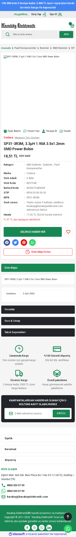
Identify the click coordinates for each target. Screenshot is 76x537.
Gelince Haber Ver (32, 231)
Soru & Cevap (12, 320)
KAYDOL (61, 413)
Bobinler (47, 164)
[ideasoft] (17, 534)
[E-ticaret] (37, 534)
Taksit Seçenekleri (15, 332)
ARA (66, 34)
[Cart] (72, 25)
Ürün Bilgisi (10, 267)
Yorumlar (9, 309)
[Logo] (18, 26)
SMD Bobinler (34, 164)
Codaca (31, 173)
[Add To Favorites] (68, 232)
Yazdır (67, 131)
